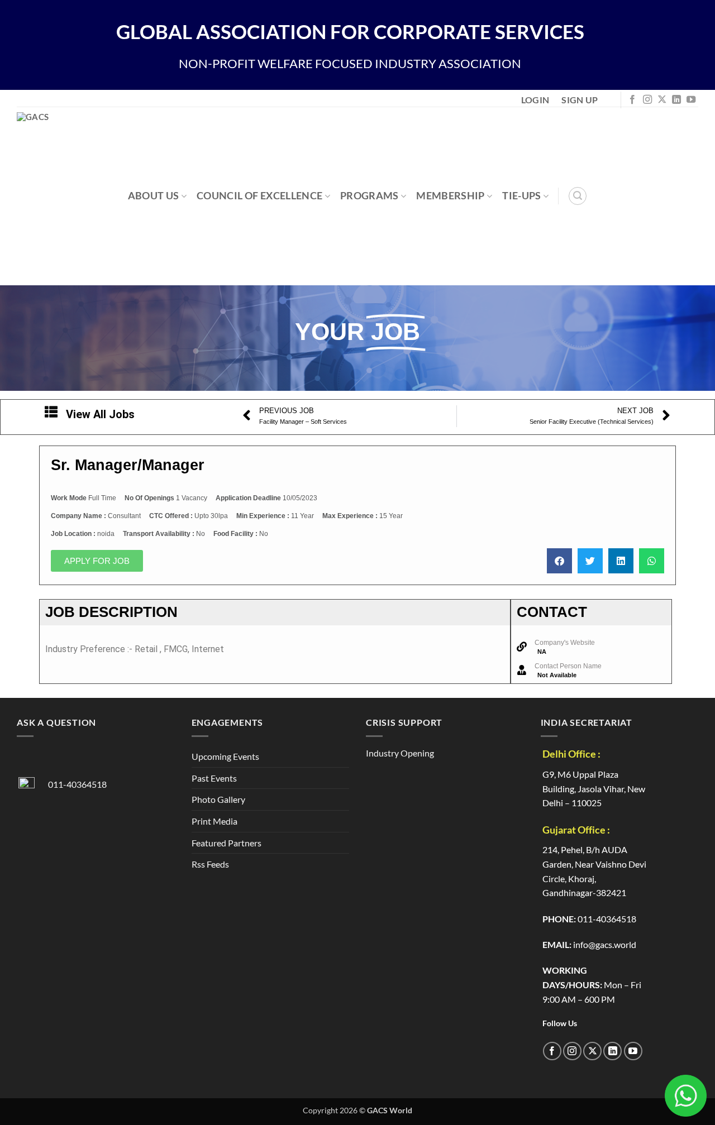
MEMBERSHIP (450, 196)
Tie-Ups (521, 196)
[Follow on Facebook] (632, 100)
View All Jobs (100, 414)
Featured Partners (226, 842)
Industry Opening (400, 753)
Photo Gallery (218, 799)
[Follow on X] (661, 100)
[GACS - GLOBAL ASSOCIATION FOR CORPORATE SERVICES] (77, 196)
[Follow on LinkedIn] (676, 100)
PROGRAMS (369, 196)
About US (153, 196)
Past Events (214, 778)
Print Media (214, 821)
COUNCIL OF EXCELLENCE (259, 196)
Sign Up (579, 99)
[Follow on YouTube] (691, 100)
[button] (578, 196)
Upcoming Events (225, 756)
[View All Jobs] (51, 411)
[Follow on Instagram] (647, 100)
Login (535, 99)
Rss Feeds (210, 864)
